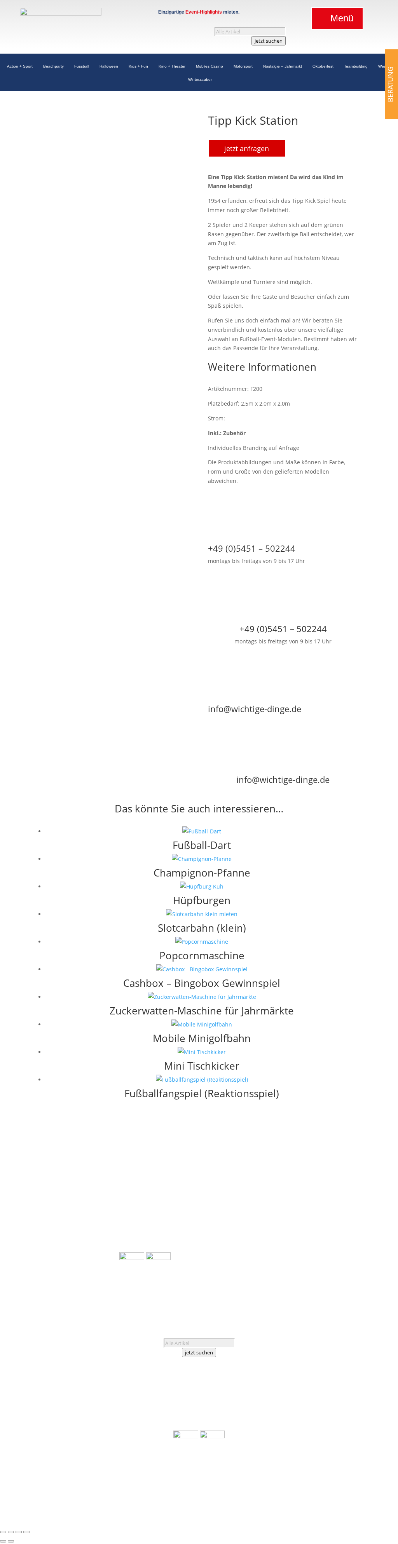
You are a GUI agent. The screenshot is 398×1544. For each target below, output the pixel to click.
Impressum (310, 1263)
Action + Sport (20, 67)
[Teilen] (19, 1532)
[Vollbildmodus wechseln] (11, 1532)
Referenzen (324, 1235)
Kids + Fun (138, 67)
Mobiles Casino (209, 67)
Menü (341, 18)
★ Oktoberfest (100, 1267)
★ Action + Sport (97, 1175)
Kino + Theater (172, 67)
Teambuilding (356, 67)
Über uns (291, 1235)
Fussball (81, 67)
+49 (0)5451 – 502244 (317, 1217)
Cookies (327, 1273)
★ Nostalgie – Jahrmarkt (88, 1249)
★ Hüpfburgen (138, 1201)
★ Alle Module (138, 1175)
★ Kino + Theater (97, 1221)
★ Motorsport (101, 1239)
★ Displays (133, 1219)
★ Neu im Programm (146, 1238)
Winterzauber (200, 81)
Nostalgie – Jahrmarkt (282, 67)
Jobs (285, 1245)
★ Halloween (102, 1202)
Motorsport (243, 67)
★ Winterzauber (98, 1286)
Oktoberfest (322, 67)
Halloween (109, 67)
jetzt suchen (269, 40)
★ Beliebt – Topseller (146, 1247)
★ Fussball (105, 1193)
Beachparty (53, 67)
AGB (284, 1263)
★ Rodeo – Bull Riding (147, 1210)
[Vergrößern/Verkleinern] (3, 1532)
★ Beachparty (101, 1184)
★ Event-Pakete (139, 1229)
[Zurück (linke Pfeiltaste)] (3, 1541)
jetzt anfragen (246, 148)
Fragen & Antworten (305, 1254)
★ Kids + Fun (102, 1212)
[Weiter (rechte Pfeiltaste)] (11, 1541)
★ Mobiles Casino (96, 1230)
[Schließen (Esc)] (26, 1532)
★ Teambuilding (98, 1258)
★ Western (105, 1276)
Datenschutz (295, 1273)
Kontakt (305, 1245)
